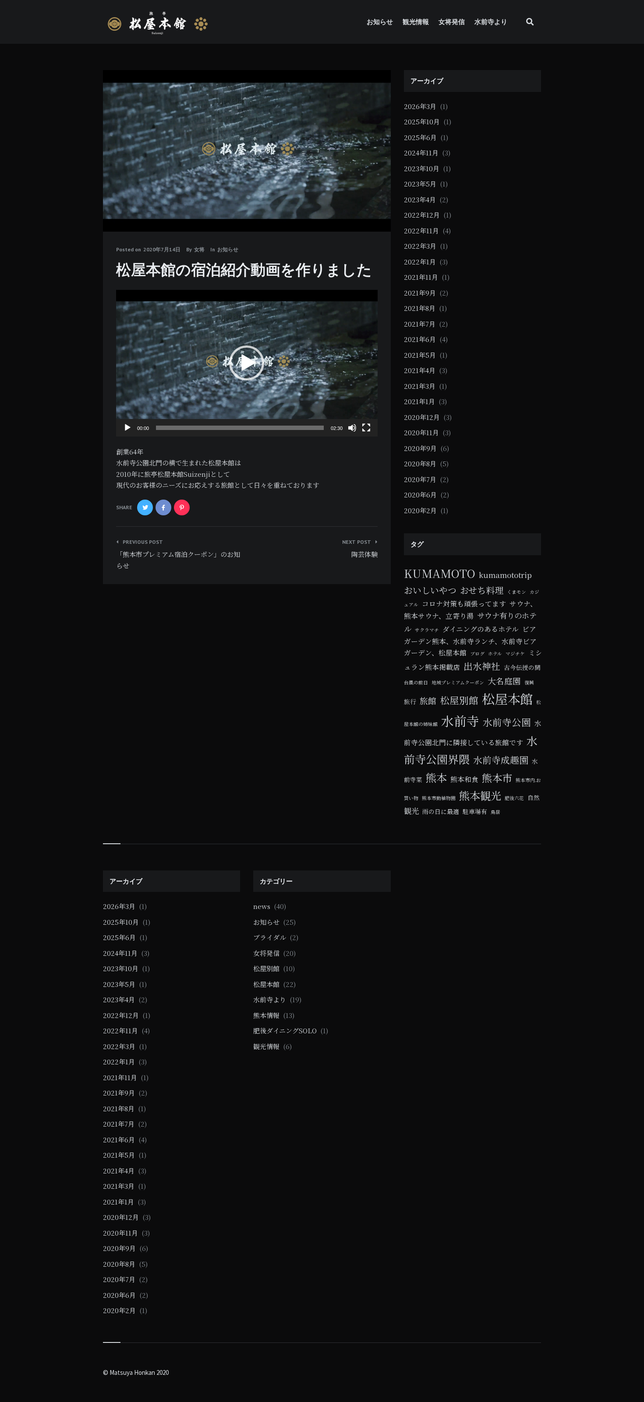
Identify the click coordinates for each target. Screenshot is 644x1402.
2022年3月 (420, 245)
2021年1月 (419, 401)
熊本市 (497, 777)
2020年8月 (420, 463)
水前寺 (460, 720)
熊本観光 (480, 795)
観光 (411, 810)
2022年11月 (421, 230)
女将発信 (452, 22)
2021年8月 (419, 308)
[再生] (127, 427)
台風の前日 (416, 682)
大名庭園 (504, 681)
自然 (533, 797)
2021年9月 (420, 292)
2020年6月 (420, 494)
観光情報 (416, 22)
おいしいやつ (430, 590)
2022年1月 (420, 261)
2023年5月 (420, 183)
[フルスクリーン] (366, 427)
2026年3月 (420, 106)
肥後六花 (514, 798)
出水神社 (482, 666)
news (261, 906)
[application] (247, 363)
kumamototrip (505, 574)
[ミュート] (352, 427)
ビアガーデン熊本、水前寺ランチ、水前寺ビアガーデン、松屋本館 (470, 640)
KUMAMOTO (439, 573)
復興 (529, 682)
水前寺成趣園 (500, 759)
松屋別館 (459, 700)
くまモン (516, 591)
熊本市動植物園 (439, 798)
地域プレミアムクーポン (458, 682)
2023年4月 (420, 199)
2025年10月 (422, 121)
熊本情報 (266, 1015)
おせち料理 (481, 590)
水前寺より (490, 22)
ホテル (495, 653)
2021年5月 (420, 354)
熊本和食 (464, 779)
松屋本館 (507, 698)
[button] (246, 362)
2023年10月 (421, 168)
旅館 (428, 700)
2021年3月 (419, 386)
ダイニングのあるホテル (480, 629)
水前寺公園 (507, 722)
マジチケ (515, 653)
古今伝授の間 (522, 667)
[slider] (240, 428)
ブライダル (269, 937)
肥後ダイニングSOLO (285, 1030)
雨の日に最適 (440, 811)
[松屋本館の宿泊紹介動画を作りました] (116, 207)
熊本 (436, 777)
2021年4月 (419, 370)
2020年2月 (420, 510)
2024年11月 (421, 152)
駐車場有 (475, 811)
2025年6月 (420, 137)
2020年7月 (420, 479)
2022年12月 (422, 214)
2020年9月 (420, 448)
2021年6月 (420, 339)
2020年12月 (422, 417)
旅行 (410, 701)
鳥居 (495, 812)
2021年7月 (419, 323)
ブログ (477, 653)
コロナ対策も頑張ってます (464, 603)
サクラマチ (427, 630)
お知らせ (380, 22)
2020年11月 (421, 432)
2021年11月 (421, 277)
